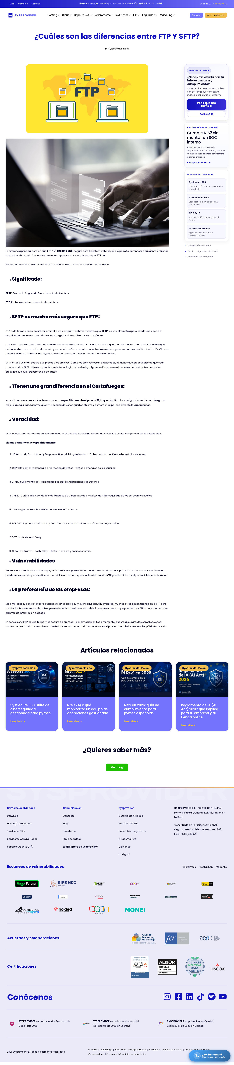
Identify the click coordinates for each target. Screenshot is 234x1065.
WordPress (189, 867)
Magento (221, 867)
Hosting (52, 15)
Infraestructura (127, 839)
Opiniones (124, 846)
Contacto (69, 815)
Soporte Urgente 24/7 (20, 846)
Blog (65, 823)
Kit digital (124, 854)
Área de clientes (128, 823)
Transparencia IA (137, 1049)
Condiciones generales (197, 1049)
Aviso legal (120, 1049)
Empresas (111, 1054)
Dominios (12, 815)
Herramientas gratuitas (132, 831)
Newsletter (69, 831)
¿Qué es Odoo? (72, 839)
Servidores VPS (16, 831)
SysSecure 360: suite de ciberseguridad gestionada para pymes (30, 709)
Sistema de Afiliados (131, 815)
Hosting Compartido (19, 823)
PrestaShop (206, 867)
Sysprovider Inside (119, 48)
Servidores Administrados (22, 839)
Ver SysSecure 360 (199, 162)
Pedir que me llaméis (206, 104)
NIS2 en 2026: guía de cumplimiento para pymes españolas (141, 709)
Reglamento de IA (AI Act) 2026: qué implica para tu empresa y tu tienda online (199, 711)
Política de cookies (172, 1049)
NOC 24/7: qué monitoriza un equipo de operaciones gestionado (87, 709)
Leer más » (17, 721)
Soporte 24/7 (82, 15)
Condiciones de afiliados (132, 1054)
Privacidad (154, 1049)
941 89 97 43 (206, 114)
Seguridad (148, 15)
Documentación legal (100, 1049)
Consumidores (96, 1054)
